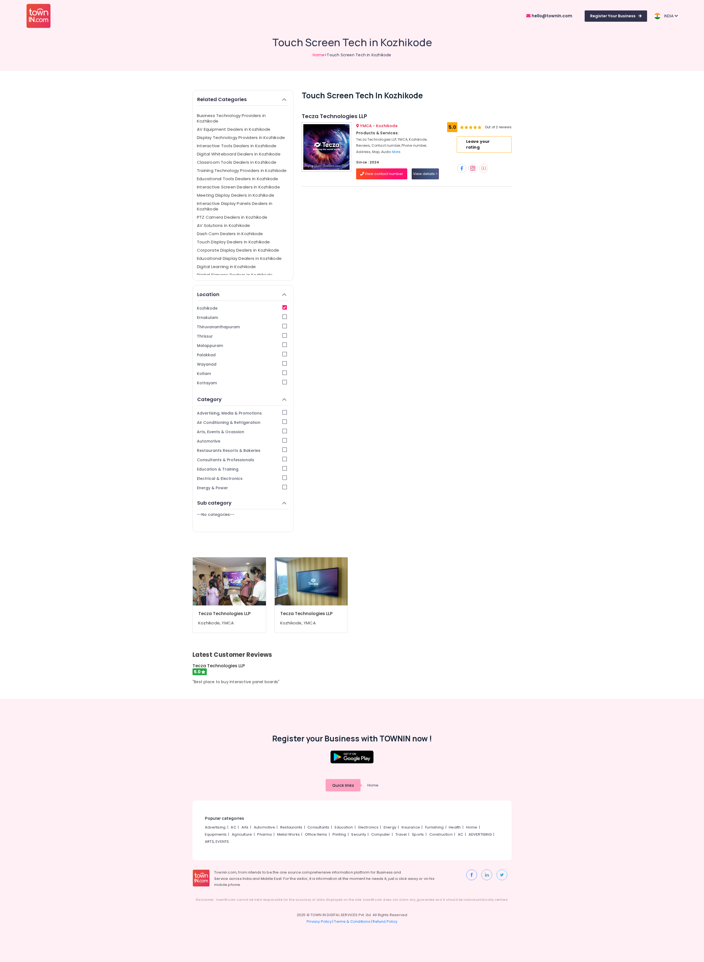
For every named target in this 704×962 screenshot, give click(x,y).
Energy (390, 827)
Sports (418, 834)
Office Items (316, 834)
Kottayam (207, 383)
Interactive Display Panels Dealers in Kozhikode (234, 206)
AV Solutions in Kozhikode (223, 225)
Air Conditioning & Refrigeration (228, 422)
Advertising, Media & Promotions (229, 413)
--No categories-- (215, 514)
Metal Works (288, 834)
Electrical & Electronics (220, 478)
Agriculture (242, 834)
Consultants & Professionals (225, 460)
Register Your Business (613, 16)
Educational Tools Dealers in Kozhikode (237, 179)
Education (344, 827)
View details (424, 173)
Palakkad (206, 355)
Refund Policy (385, 921)
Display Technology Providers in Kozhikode (241, 137)
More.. (397, 151)
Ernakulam (207, 317)
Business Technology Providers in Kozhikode (231, 118)
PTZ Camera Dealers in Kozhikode (232, 217)
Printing (339, 834)
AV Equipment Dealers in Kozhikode (233, 129)
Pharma (264, 834)
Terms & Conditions (352, 921)
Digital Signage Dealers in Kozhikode (235, 275)
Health (455, 827)
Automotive (208, 441)
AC (233, 827)
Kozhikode (207, 308)
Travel (401, 834)
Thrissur (205, 336)
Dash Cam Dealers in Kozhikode (230, 234)
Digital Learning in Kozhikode (226, 266)
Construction (441, 834)
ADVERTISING (480, 834)
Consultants (318, 827)
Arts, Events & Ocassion (220, 432)
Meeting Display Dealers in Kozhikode (235, 195)
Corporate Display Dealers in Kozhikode (238, 250)
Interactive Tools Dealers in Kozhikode (237, 146)
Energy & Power (212, 488)
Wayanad (206, 364)
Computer (380, 834)
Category (209, 399)
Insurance (411, 827)
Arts (245, 827)
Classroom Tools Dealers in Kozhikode (236, 162)
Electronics (368, 827)
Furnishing (434, 827)
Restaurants (291, 827)
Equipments (216, 834)
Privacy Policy (319, 921)
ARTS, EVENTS (217, 841)
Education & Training (217, 469)
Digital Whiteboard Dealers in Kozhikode (238, 154)
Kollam (204, 373)
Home (318, 55)
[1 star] (480, 127)
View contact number (383, 173)
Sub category (214, 502)
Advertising (215, 827)
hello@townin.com (551, 16)
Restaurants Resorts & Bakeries (228, 450)
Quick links (343, 785)
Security (358, 834)
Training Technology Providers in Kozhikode (242, 170)
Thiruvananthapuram (218, 327)
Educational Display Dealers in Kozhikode (239, 258)
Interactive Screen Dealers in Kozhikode (238, 187)
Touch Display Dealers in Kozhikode (233, 242)
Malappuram (210, 345)
